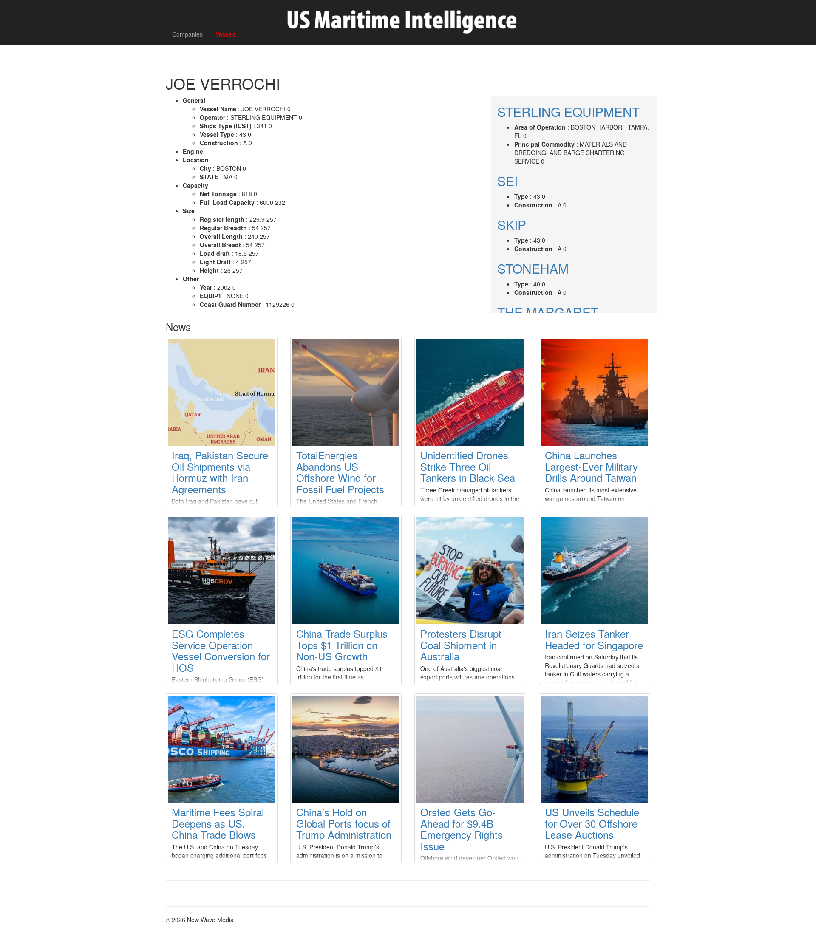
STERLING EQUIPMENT (568, 111)
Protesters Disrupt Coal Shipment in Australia (461, 644)
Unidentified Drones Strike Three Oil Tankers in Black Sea (467, 466)
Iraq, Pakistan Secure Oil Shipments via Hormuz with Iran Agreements (220, 471)
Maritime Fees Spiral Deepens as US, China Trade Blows (218, 823)
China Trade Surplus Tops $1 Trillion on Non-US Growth (342, 644)
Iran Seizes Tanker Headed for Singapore (594, 639)
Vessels (225, 34)
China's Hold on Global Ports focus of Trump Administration (343, 823)
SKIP (511, 224)
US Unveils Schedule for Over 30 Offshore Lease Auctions (592, 823)
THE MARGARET (547, 312)
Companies (187, 34)
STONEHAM (533, 268)
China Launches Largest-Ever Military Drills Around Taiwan (591, 466)
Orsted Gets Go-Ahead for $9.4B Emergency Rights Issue (461, 828)
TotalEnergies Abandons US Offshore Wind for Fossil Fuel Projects (340, 471)
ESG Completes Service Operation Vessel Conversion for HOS (221, 650)
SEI (507, 181)
